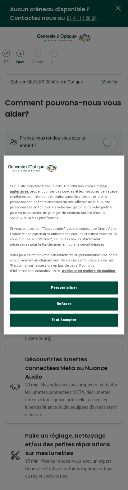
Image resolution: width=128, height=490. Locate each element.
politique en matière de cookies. (89, 271)
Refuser (64, 304)
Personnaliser (64, 288)
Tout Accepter (64, 320)
